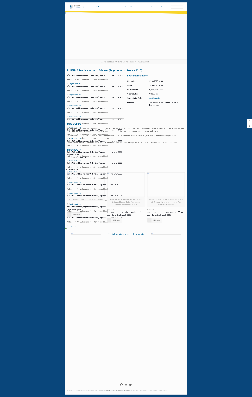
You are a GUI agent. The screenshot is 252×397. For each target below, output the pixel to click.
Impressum (127, 234)
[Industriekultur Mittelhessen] (77, 6)
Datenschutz (138, 234)
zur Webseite (154, 98)
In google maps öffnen (74, 84)
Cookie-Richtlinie (115, 234)
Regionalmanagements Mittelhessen (118, 390)
